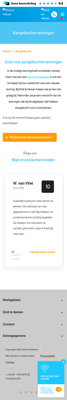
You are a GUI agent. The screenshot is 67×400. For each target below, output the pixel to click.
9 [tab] (51, 282)
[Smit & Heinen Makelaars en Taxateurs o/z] (33, 3)
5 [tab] (31, 282)
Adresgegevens (14, 336)
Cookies (9, 362)
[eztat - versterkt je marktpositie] (18, 376)
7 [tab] (41, 282)
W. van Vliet (23, 183)
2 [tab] (15, 282)
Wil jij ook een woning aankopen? (31, 137)
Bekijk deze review (43, 252)
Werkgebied (11, 300)
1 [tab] (10, 282)
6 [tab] (36, 282)
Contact (9, 324)
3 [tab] (20, 282)
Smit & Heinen (13, 312)
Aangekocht (23, 51)
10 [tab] (56, 282)
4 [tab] (25, 282)
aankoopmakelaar (38, 77)
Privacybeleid (47, 355)
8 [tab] (46, 282)
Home (6, 51)
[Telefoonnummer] (54, 14)
